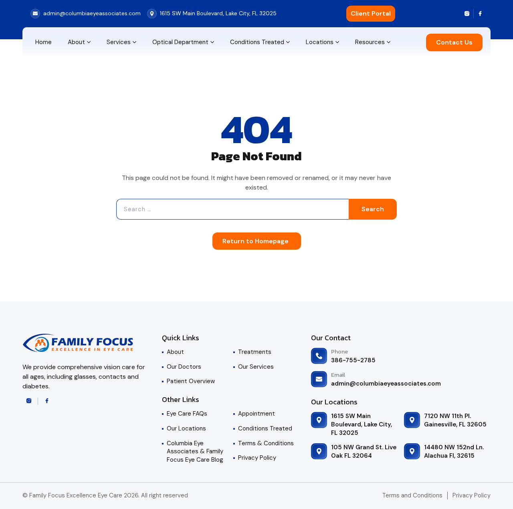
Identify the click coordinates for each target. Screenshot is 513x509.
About (175, 352)
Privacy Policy (257, 458)
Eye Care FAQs (187, 414)
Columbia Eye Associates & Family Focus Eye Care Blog (195, 451)
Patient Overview (191, 381)
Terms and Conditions (412, 495)
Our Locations (186, 428)
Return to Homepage (255, 241)
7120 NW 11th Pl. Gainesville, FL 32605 (455, 420)
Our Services (256, 367)
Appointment (256, 414)
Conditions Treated (265, 428)
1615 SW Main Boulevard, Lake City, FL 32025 (361, 424)
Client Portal (371, 13)
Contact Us (454, 42)
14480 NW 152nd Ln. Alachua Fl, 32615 (454, 451)
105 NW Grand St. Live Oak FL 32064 (363, 451)
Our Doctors (184, 367)
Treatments (254, 352)
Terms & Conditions (266, 443)
